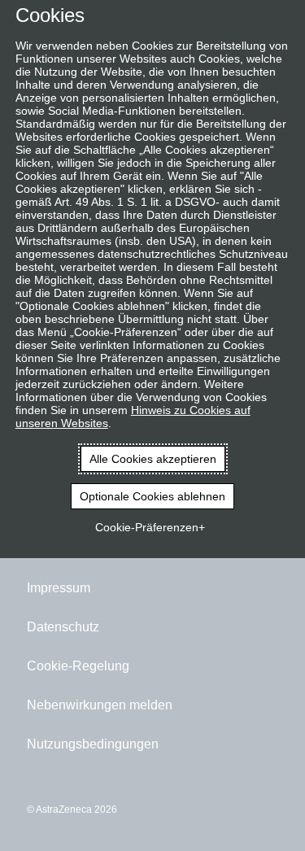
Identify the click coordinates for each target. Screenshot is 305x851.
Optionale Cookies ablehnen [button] (152, 496)
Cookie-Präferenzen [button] (146, 527)
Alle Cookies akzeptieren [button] (152, 458)
